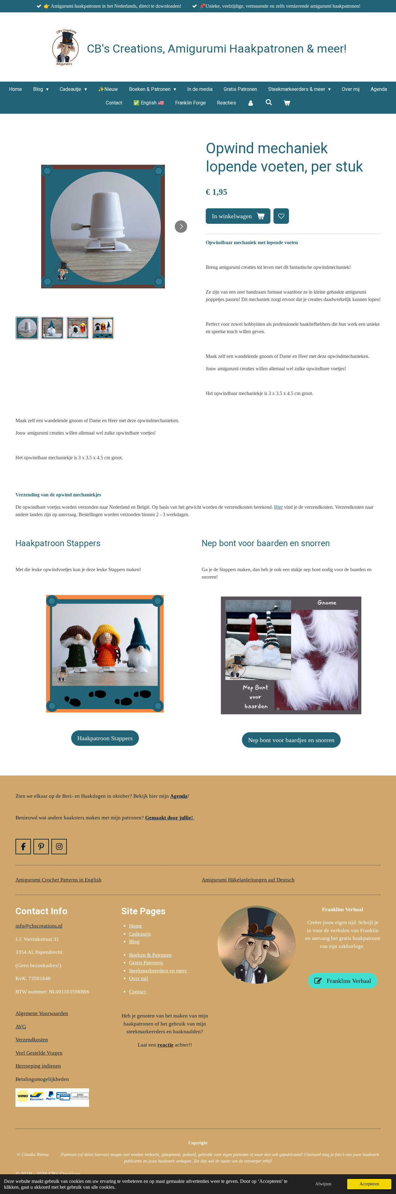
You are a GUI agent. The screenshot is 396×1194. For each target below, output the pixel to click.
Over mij (138, 978)
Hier (278, 507)
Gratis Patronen (146, 963)
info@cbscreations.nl (38, 926)
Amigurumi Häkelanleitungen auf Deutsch (248, 880)
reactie (165, 1045)
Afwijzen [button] (323, 1183)
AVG (20, 1027)
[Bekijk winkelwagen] (286, 103)
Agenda (178, 796)
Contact (137, 992)
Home (135, 926)
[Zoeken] (268, 102)
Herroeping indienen (38, 1066)
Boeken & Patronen (150, 955)
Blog (134, 942)
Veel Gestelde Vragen (38, 1053)
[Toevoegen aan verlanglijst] (281, 216)
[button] (26, 328)
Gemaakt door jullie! (169, 818)
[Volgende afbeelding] (181, 226)
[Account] (250, 103)
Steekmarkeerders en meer (158, 971)
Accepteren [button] (369, 1183)
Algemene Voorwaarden (41, 1013)
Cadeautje (140, 934)
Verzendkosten (31, 1040)
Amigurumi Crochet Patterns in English (58, 880)
